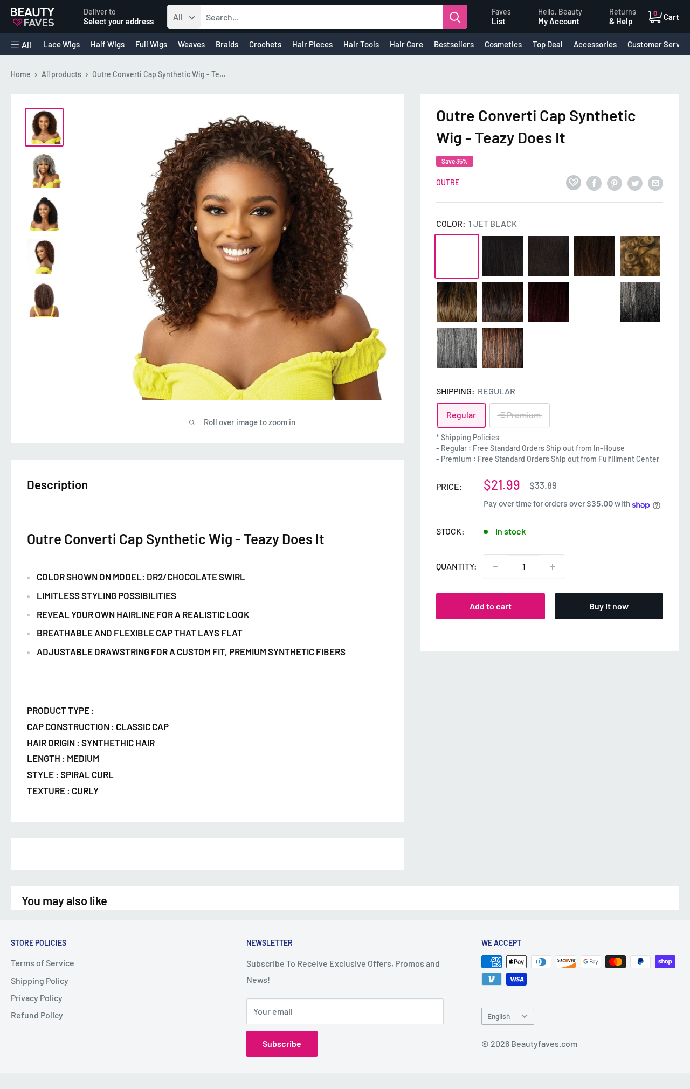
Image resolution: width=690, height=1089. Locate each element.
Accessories (595, 44)
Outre (447, 183)
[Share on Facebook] (594, 182)
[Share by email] (655, 182)
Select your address (119, 21)
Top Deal (548, 44)
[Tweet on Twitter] (635, 182)
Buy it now (609, 606)
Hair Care (406, 44)
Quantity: (456, 566)
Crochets (265, 44)
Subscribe (282, 1043)
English (498, 1016)
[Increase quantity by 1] (552, 567)
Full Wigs (151, 44)
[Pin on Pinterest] (614, 182)
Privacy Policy (37, 998)
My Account (558, 21)
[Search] (455, 17)
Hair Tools (361, 44)
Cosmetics (503, 44)
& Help (620, 21)
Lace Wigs (61, 44)
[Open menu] (21, 44)
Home (21, 74)
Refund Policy (37, 1015)
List (499, 21)
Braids (227, 44)
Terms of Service (42, 963)
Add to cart (491, 606)
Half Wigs (108, 44)
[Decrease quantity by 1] (495, 567)
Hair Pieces (312, 44)
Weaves (191, 44)
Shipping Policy (39, 980)
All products (61, 74)
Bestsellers (454, 44)
